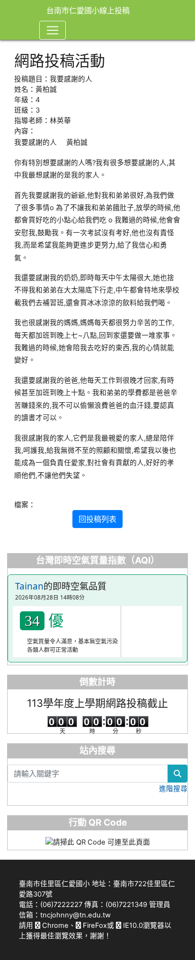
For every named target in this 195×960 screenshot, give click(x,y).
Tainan (29, 586)
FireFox (94, 925)
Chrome (54, 925)
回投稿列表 (97, 519)
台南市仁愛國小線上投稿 (88, 10)
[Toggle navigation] (52, 30)
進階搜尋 (173, 788)
